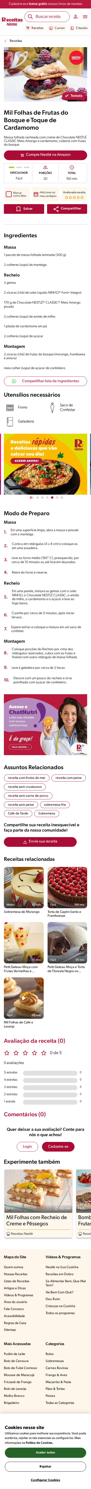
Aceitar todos (45, 1452)
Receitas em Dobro (60, 1274)
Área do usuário (15, 1302)
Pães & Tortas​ (55, 1389)
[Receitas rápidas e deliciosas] (45, 464)
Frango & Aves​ (56, 1375)
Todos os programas (60, 1313)
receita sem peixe (21, 805)
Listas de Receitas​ (16, 1281)
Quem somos (13, 1267)
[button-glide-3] (52, 497)
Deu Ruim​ (53, 1299)
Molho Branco (14, 1396)
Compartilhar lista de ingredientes (50, 381)
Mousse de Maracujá (19, 1375)
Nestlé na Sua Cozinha (62, 1267)
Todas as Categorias (60, 1403)
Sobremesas (55, 1361)
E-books (82, 28)
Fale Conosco (14, 1309)
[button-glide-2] (47, 497)
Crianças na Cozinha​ (60, 1306)
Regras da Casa (15, 1323)
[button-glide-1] (42, 497)
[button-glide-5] (62, 497)
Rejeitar (45, 1466)
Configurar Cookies (45, 1480)
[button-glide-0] (37, 497)
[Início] (12, 22)
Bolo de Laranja (15, 1389)
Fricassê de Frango (18, 1382)
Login (27, 1147)
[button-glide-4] (57, 497)
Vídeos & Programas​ (18, 1295)
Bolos (50, 1354)
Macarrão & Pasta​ (58, 1382)
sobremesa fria (55, 805)
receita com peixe (69, 778)
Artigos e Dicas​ (15, 1288)
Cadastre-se (58, 1147)
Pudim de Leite (14, 1354)
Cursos (60, 28)
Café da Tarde (18, 813)
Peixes (50, 1396)
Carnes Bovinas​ (57, 1368)
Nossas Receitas (15, 1274)
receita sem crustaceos (25, 787)
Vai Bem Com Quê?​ (60, 1292)
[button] (67, 209)
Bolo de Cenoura (16, 1361)
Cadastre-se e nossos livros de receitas (45, 4)
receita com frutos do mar (26, 778)
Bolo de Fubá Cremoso (20, 1368)
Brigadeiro (11, 1403)
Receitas (37, 28)
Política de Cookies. (39, 1442)
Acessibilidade (14, 1316)
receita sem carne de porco (28, 796)
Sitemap (10, 1330)
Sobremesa (46, 813)
